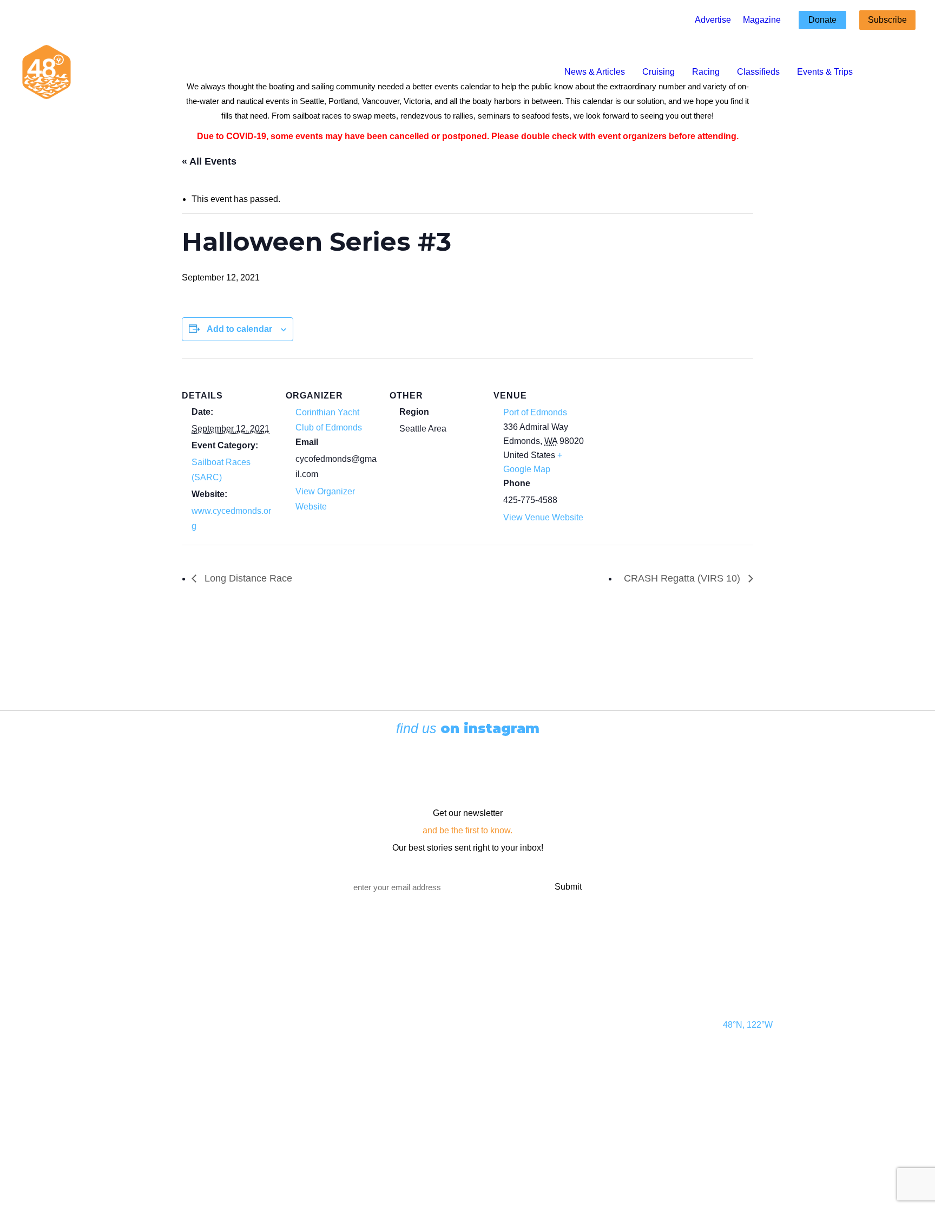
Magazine (762, 19)
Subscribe (887, 19)
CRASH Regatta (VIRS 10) (683, 578)
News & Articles (594, 71)
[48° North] (46, 72)
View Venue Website (543, 517)
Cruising (658, 71)
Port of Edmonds (535, 412)
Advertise (713, 19)
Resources (193, 1101)
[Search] (908, 72)
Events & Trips (825, 71)
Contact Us (193, 1003)
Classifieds (758, 71)
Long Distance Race (247, 578)
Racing (706, 71)
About (183, 1081)
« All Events (209, 161)
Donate (822, 19)
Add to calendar (239, 329)
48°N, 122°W (748, 1024)
